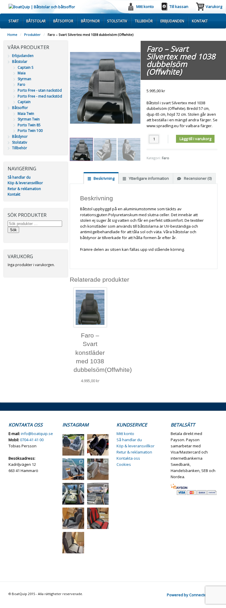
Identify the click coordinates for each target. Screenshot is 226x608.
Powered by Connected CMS (192, 594)
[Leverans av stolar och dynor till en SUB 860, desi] (73, 493)
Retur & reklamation (24, 188)
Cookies (124, 464)
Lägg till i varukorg (195, 138)
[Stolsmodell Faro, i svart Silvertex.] (73, 518)
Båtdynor (90, 21)
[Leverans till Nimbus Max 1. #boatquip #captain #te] (98, 445)
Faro (165, 158)
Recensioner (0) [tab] (197, 178)
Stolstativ (117, 21)
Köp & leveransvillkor (25, 182)
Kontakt (200, 21)
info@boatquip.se (37, 433)
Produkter (32, 34)
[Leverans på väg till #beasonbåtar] (73, 445)
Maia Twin (26, 113)
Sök (13, 230)
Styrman (24, 78)
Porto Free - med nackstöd (40, 96)
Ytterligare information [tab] (148, 178)
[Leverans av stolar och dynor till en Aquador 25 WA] (98, 469)
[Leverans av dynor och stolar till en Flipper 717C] (98, 493)
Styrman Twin (29, 119)
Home (12, 34)
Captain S (25, 67)
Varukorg (214, 6)
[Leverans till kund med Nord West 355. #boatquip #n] (73, 469)
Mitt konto (145, 6)
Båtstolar (36, 21)
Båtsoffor (63, 21)
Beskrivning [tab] (103, 178)
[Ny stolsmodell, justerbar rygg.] (98, 518)
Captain (24, 101)
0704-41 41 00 (32, 439)
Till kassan (179, 6)
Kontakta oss (128, 458)
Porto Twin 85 (29, 124)
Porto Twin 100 (30, 130)
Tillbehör (144, 21)
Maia (22, 72)
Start (14, 21)
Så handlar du (19, 177)
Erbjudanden (172, 21)
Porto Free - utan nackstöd (40, 90)
